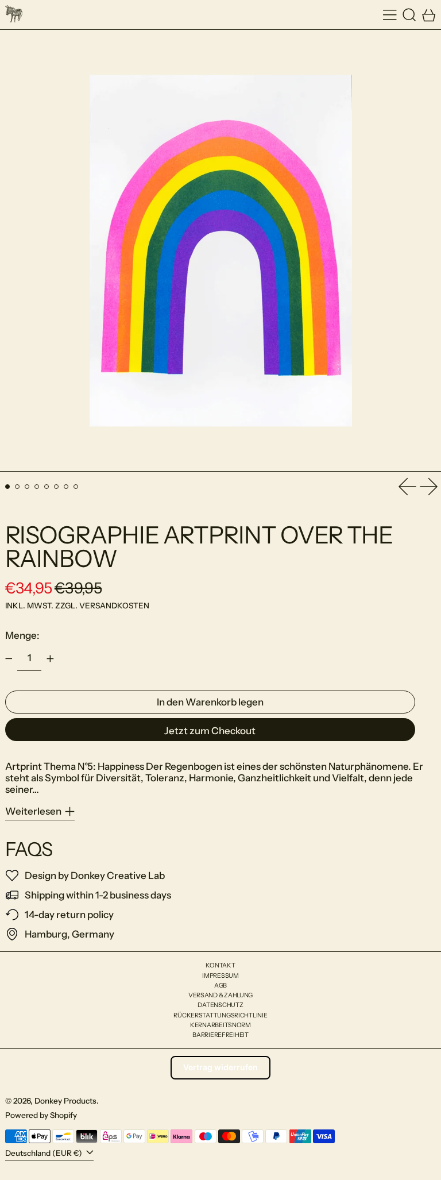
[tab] (7, 486)
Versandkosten (114, 605)
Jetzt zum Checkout (210, 730)
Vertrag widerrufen (220, 1067)
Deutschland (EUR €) (44, 1153)
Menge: (22, 635)
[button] (409, 14)
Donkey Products (65, 1100)
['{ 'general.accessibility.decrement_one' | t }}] (8, 659)
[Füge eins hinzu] (50, 659)
